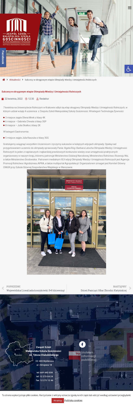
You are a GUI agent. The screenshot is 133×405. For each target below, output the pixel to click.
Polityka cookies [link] (73, 400)
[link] (129, 69)
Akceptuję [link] (58, 400)
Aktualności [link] (14, 79)
